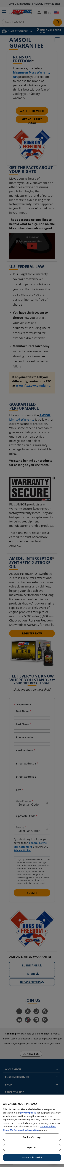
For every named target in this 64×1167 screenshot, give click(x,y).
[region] (32, 1129)
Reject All (32, 1147)
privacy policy (28, 1112)
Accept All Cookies (32, 1157)
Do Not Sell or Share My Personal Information (29, 1128)
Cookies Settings (32, 1137)
